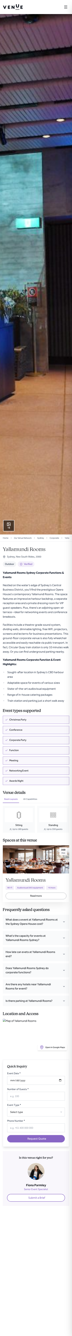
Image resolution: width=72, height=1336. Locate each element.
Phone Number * (16, 1120)
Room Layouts (11, 799)
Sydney (40, 538)
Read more (36, 895)
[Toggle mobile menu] (65, 7)
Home (5, 538)
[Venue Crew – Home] (13, 7)
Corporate (54, 538)
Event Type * (14, 1105)
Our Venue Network (23, 538)
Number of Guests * (18, 1089)
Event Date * (14, 1073)
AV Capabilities (30, 799)
